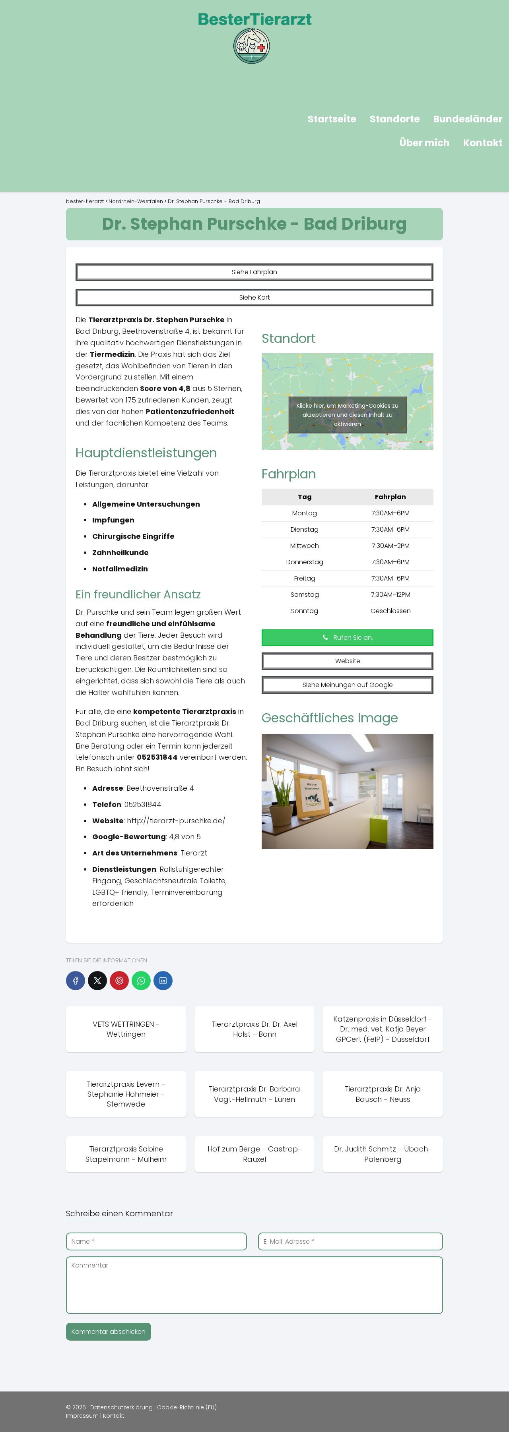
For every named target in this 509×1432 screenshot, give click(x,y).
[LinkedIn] (163, 980)
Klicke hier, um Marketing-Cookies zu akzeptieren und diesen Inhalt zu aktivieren (347, 415)
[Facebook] (75, 980)
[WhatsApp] (141, 980)
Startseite (332, 119)
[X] (97, 980)
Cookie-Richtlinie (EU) (187, 1407)
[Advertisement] (125, 132)
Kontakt (483, 142)
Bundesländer (468, 119)
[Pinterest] (119, 980)
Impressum (82, 1416)
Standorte (395, 119)
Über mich (425, 142)
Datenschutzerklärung (121, 1407)
